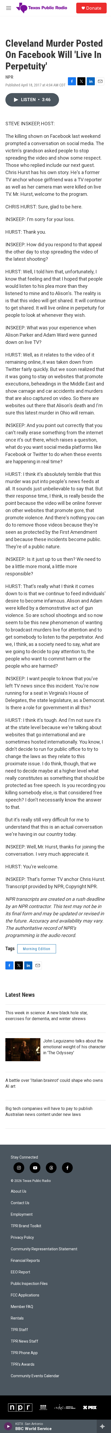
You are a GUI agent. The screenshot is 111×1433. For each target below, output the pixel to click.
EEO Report (20, 1272)
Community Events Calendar (35, 1376)
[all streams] (104, 1426)
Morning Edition (36, 949)
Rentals (17, 1318)
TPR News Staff (24, 1341)
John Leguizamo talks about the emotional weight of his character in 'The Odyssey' (74, 1046)
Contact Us (20, 1203)
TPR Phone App (24, 1353)
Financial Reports (25, 1261)
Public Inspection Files (29, 1284)
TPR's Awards (22, 1364)
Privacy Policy (22, 1238)
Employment (22, 1214)
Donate (93, 8)
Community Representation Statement (44, 1249)
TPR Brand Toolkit (26, 1226)
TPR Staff (19, 1330)
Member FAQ (22, 1307)
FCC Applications (25, 1295)
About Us (18, 1191)
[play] (8, 1426)
